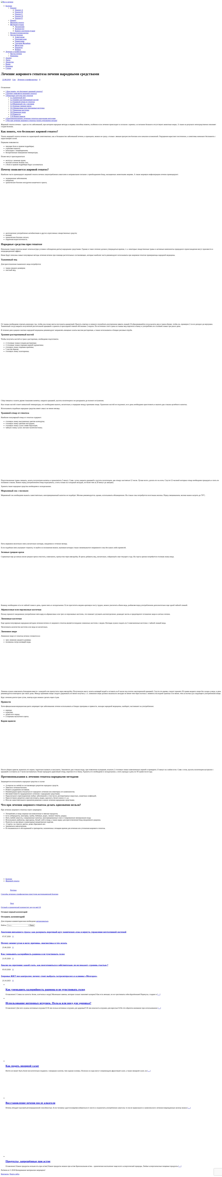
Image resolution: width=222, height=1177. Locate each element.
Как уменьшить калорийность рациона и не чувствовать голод (33, 954)
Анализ (8, 58)
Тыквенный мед (18, 98)
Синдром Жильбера (22, 43)
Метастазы (19, 45)
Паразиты (19, 47)
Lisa (14, 80)
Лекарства (10, 62)
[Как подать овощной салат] (65, 1061)
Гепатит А (19, 10)
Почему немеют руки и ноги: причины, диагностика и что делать (34, 943)
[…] (158, 994)
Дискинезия (19, 27)
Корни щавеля (17, 116)
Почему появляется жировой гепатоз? (21, 93)
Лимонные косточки (19, 110)
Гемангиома (19, 41)
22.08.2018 (6, 80)
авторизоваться (42, 921)
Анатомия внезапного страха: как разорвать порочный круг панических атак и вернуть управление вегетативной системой (63, 932)
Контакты (5, 1174)
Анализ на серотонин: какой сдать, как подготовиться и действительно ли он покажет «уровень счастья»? (54, 965)
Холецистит (19, 29)
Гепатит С (19, 14)
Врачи (8, 64)
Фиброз (18, 50)
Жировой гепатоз (17, 22)
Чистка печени (16, 54)
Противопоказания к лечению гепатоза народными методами (31, 118)
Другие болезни (16, 35)
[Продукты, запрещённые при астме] (40, 1156)
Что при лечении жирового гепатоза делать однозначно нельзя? (31, 121)
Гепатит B (19, 12)
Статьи (8, 68)
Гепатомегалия (20, 39)
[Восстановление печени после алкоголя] (25, 1098)
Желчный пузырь (17, 25)
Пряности (15, 114)
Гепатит (13, 8)
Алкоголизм (19, 37)
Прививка (14, 56)
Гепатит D (19, 16)
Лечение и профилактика (16, 52)
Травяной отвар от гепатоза (22, 102)
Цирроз (13, 20)
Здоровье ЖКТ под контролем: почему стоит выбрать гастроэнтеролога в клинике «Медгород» (49, 976)
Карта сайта (14, 1174)
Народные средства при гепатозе (19, 96)
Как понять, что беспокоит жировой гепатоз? (24, 91)
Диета (8, 60)
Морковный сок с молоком (22, 104)
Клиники (9, 66)
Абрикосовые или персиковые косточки (27, 108)
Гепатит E (19, 18)
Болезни (9, 6)
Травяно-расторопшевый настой (24, 100)
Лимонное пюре (18, 112)
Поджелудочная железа (19, 33)
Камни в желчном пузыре (25, 31)
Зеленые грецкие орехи (20, 106)
